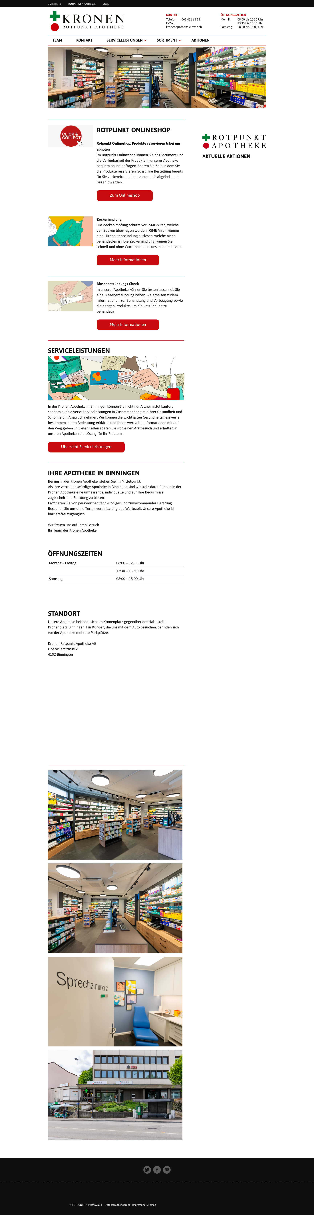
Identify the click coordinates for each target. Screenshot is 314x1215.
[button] (147, 1170)
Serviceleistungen (125, 40)
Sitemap (151, 1204)
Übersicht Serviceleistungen (86, 446)
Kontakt (84, 40)
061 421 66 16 (191, 19)
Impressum (138, 1204)
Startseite (54, 3)
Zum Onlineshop (125, 195)
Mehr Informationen (128, 259)
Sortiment (167, 40)
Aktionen (201, 40)
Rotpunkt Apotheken (82, 3)
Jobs (106, 3)
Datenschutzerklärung (117, 1204)
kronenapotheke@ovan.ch (184, 27)
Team (57, 40)
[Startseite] (102, 21)
